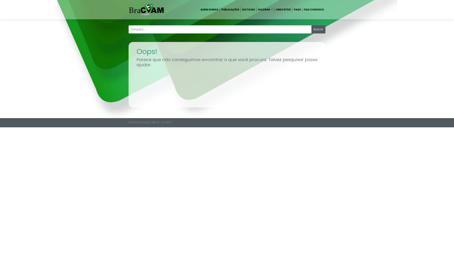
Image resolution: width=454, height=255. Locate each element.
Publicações (230, 9)
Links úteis (283, 9)
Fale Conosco (314, 9)
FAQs (297, 9)
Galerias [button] (264, 9)
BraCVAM (143, 122)
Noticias (248, 9)
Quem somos (209, 9)
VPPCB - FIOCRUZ (161, 122)
